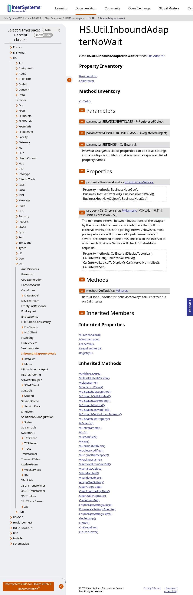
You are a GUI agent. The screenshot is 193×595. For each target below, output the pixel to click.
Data (22, 95)
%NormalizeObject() (92, 446)
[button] (82, 110)
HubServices (29, 343)
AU (21, 63)
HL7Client (30, 332)
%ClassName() (88, 382)
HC (20, 147)
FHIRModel (26, 121)
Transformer (29, 454)
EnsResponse (29, 316)
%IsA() (83, 432)
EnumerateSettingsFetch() (96, 514)
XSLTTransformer (32, 501)
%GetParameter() (90, 428)
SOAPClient (31, 385)
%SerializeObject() (91, 468)
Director (21, 100)
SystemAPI (28, 433)
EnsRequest (28, 311)
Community (112, 8)
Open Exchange (139, 8)
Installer (29, 359)
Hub (21, 163)
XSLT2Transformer (33, 491)
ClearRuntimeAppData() (94, 491)
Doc (21, 105)
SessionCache (30, 401)
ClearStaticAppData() (92, 495)
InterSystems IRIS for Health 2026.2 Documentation (29, 586)
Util (94, 18)
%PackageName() (90, 459)
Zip (26, 506)
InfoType (24, 174)
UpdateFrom (29, 464)
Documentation (86, 8)
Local (22, 190)
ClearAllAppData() (90, 486)
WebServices (32, 469)
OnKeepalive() (88, 527)
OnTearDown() (88, 532)
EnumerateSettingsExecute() (97, 509)
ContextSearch (30, 285)
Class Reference (53, 18)
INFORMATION (23, 528)
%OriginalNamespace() (94, 455)
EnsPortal (19, 52)
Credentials (86, 344)
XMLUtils (27, 480)
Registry (24, 216)
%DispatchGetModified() (95, 396)
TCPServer (31, 443)
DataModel (31, 295)
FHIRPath (25, 126)
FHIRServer (26, 132)
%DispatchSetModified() (94, 410)
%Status (122, 291)
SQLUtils (26, 390)
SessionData (32, 406)
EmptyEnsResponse (34, 306)
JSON (22, 184)
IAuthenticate (30, 348)
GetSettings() (87, 518)
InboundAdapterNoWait (111, 18)
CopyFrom (28, 290)
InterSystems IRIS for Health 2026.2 (22, 18)
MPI (21, 195)
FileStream (31, 327)
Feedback (190, 305)
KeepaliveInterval (90, 348)
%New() (84, 441)
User (22, 258)
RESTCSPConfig (31, 374)
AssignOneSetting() (91, 482)
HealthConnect (28, 158)
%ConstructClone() (91, 387)
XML (27, 475)
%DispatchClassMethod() (95, 391)
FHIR (22, 110)
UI (20, 253)
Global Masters (169, 8)
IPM (15, 533)
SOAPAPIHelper (31, 380)
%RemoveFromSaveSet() (95, 464)
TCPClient (30, 438)
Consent (24, 89)
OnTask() (85, 101)
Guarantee (171, 588)
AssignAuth (26, 68)
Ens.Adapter (156, 56)
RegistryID (86, 353)
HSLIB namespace (74, 18)
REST (22, 211)
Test (21, 237)
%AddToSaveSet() (90, 373)
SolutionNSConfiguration (37, 417)
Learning (61, 8)
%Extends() (86, 423)
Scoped (29, 396)
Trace (27, 448)
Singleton (27, 411)
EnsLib (17, 47)
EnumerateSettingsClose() (96, 505)
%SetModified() (89, 473)
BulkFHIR (25, 79)
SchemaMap (21, 543)
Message (24, 200)
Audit (22, 73)
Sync (22, 232)
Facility (23, 137)
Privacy (147, 588)
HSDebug (27, 337)
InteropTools (27, 179)
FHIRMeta (25, 116)
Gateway (24, 142)
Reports (24, 221)
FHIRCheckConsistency (36, 322)
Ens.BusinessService (139, 182)
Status (28, 422)
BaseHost (27, 274)
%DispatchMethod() (92, 405)
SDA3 (22, 227)
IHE (21, 168)
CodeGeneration (31, 279)
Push (22, 205)
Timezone (25, 242)
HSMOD (18, 517)
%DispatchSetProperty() (94, 419)
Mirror (28, 364)
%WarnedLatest (89, 339)
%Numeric (129, 210)
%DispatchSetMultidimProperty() (100, 414)
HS (89, 18)
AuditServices (30, 269)
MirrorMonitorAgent (34, 369)
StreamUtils (28, 427)
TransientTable (30, 459)
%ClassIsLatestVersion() (94, 378)
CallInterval (86, 81)
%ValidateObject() (90, 477)
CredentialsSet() (89, 500)
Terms (157, 588)
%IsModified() (88, 437)
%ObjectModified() (91, 450)
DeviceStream (30, 300)
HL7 (21, 153)
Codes (23, 84)
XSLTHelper (28, 496)
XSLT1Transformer (33, 485)
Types (22, 248)
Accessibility (170, 591)
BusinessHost (88, 76)
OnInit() (84, 523)
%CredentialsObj (90, 335)
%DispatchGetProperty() (94, 400)
